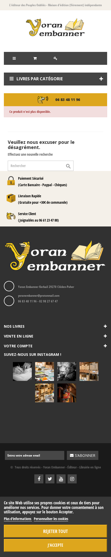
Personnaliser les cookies (51, 518)
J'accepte (55, 545)
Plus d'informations (18, 518)
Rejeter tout (55, 531)
